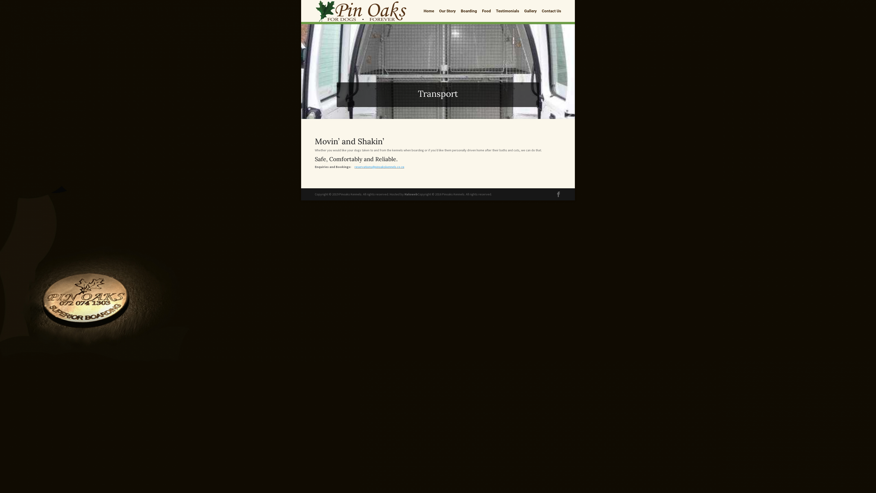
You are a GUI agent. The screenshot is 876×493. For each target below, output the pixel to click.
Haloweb (411, 194)
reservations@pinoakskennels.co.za (379, 167)
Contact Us (551, 11)
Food (486, 11)
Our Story (447, 11)
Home (429, 11)
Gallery (530, 11)
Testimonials (507, 11)
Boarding (469, 11)
